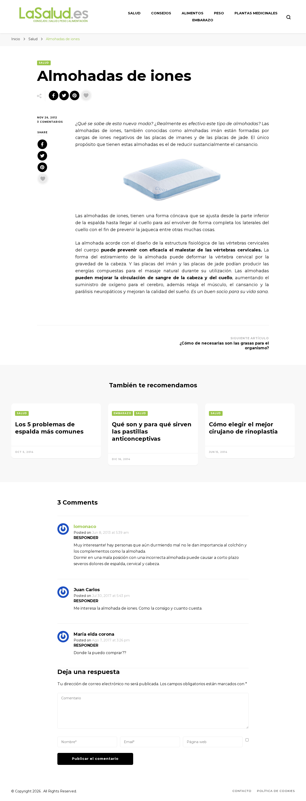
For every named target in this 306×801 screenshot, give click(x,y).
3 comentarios (52, 122)
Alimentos (192, 13)
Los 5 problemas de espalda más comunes (49, 428)
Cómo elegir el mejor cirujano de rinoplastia (243, 428)
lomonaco (85, 526)
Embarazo (202, 20)
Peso (219, 13)
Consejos (161, 13)
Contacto (241, 791)
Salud (134, 13)
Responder (86, 537)
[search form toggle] (288, 17)
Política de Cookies (276, 791)
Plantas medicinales (256, 13)
